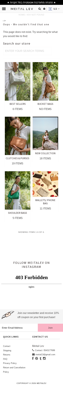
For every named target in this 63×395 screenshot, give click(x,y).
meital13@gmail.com (45, 354)
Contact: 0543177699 (45, 350)
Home (22, 15)
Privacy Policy (10, 363)
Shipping (7, 350)
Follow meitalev (28, 263)
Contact (6, 346)
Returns (6, 354)
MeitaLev (41, 383)
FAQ (5, 359)
